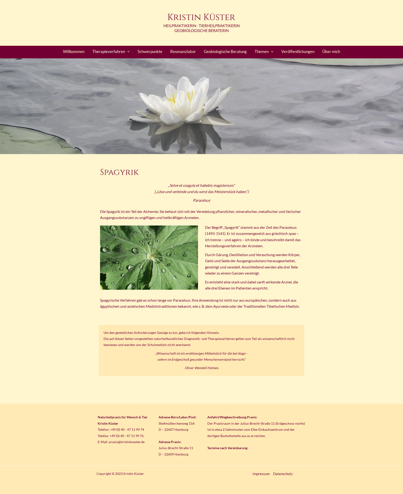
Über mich (331, 51)
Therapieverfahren (108, 51)
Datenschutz (283, 474)
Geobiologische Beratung (225, 51)
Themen (262, 51)
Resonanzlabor (183, 51)
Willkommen (73, 51)
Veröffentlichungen (297, 51)
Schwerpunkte (150, 51)
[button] (127, 51)
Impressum (261, 474)
